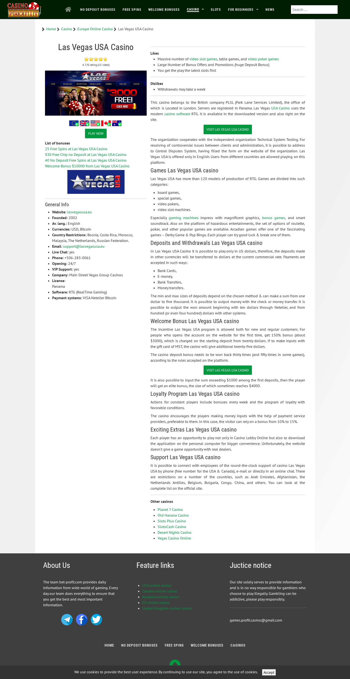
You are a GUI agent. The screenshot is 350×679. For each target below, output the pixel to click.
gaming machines (184, 217)
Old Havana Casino (173, 515)
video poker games (263, 59)
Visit (228, 129)
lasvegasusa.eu (79, 212)
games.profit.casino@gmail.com (256, 620)
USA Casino (280, 108)
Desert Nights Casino (174, 532)
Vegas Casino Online (174, 538)
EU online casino (156, 602)
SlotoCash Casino (172, 526)
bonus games (273, 217)
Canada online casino (159, 591)
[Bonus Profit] (24, 8)
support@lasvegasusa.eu (84, 246)
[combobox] (314, 9)
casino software (177, 113)
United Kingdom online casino (167, 608)
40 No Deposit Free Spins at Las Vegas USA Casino (85, 160)
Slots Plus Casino (172, 521)
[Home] (69, 9)
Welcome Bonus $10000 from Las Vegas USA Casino (87, 166)
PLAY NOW (96, 133)
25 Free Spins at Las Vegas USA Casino (76, 148)
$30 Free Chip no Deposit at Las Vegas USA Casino (85, 154)
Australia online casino (160, 596)
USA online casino (156, 585)
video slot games (203, 59)
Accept (269, 672)
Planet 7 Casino (170, 509)
